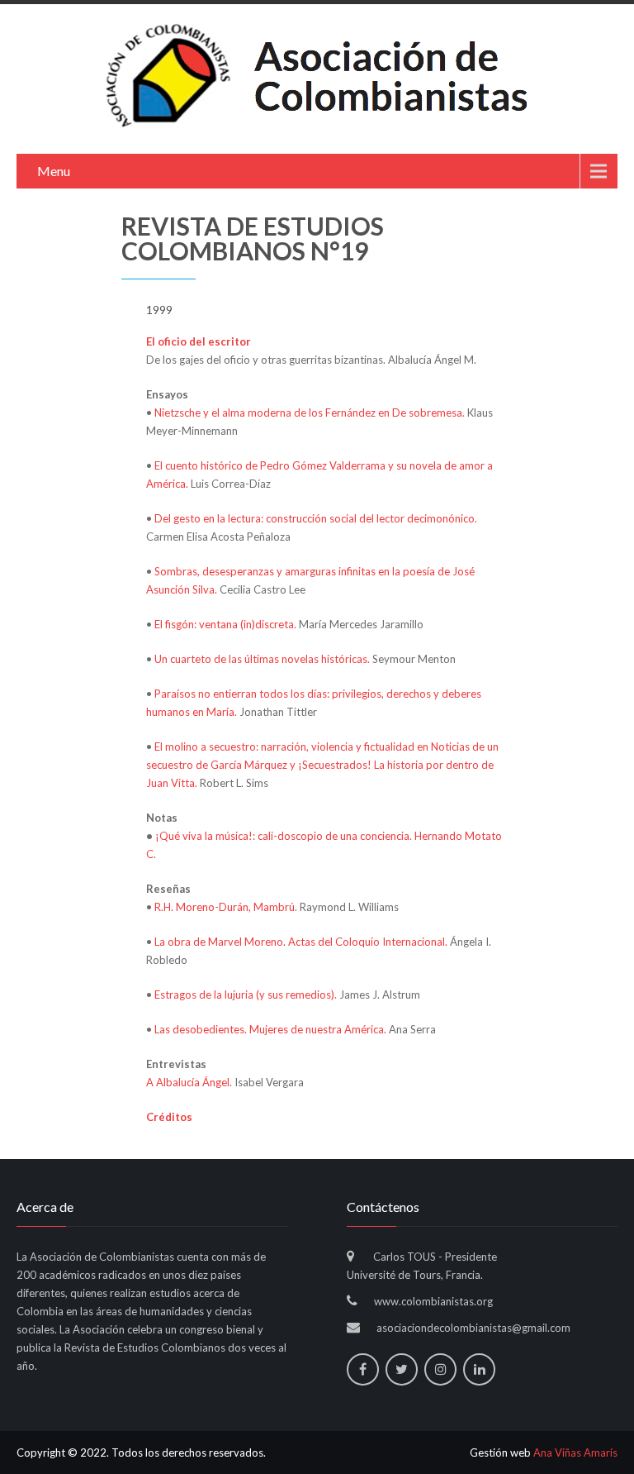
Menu (53, 171)
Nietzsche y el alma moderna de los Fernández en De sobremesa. (309, 412)
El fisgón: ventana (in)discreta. (225, 624)
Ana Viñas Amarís (575, 1452)
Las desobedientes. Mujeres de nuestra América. (270, 1029)
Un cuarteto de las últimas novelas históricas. (262, 658)
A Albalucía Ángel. (189, 1082)
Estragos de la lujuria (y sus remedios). (245, 994)
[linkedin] (479, 1369)
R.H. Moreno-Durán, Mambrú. (225, 906)
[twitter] (402, 1369)
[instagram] (440, 1369)
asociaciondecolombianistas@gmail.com (473, 1327)
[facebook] (363, 1369)
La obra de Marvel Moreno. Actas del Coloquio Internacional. (300, 941)
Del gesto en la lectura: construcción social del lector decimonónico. (315, 518)
